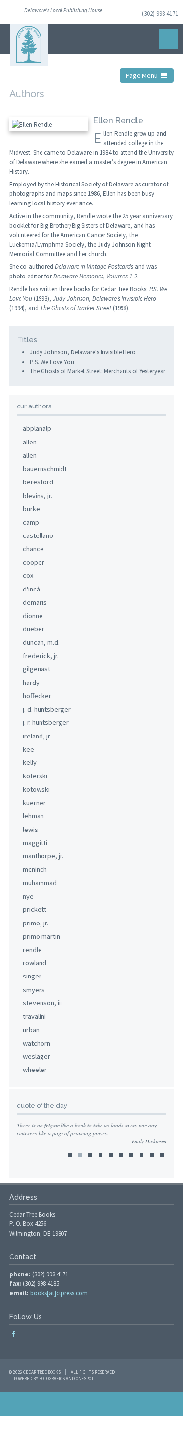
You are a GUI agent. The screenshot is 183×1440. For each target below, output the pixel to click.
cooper (33, 562)
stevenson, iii (42, 1002)
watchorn (36, 1043)
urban (31, 1029)
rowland (34, 963)
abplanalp (37, 428)
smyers (34, 989)
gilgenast (36, 669)
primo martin (41, 936)
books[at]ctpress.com (59, 1293)
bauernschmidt (45, 468)
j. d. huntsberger (47, 709)
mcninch (35, 869)
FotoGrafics (52, 1378)
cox (28, 575)
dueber (33, 629)
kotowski (36, 789)
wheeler (35, 1069)
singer (32, 976)
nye (28, 896)
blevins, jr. (37, 495)
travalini (34, 1016)
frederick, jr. (41, 655)
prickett (34, 909)
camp (31, 522)
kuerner (34, 802)
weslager (36, 1056)
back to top (91, 1404)
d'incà (31, 589)
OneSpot (85, 1378)
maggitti (35, 842)
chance (33, 548)
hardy (31, 682)
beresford (38, 482)
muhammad (40, 882)
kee (28, 749)
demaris (35, 602)
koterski (35, 776)
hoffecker (37, 695)
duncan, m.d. (41, 642)
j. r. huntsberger (46, 722)
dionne (33, 615)
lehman (33, 816)
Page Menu (143, 75)
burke (31, 508)
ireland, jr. (37, 736)
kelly (30, 762)
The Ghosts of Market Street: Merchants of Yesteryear (97, 371)
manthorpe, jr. (43, 855)
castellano (38, 535)
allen (30, 442)
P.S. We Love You (52, 362)
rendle (32, 949)
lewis (30, 829)
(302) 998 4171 (160, 13)
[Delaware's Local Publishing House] (29, 45)
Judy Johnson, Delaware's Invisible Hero (83, 352)
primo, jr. (35, 923)
